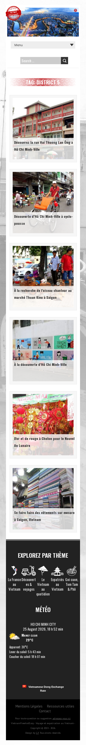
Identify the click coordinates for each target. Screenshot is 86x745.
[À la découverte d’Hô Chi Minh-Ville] (42, 321)
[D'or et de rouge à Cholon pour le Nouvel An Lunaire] (42, 395)
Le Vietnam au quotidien (43, 586)
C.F (37, 732)
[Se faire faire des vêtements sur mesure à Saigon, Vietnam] (42, 469)
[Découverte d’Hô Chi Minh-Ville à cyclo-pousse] (42, 172)
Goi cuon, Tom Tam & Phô (71, 584)
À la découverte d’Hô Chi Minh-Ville (40, 364)
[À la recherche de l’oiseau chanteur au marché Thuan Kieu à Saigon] (42, 246)
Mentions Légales (29, 706)
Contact (45, 711)
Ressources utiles (60, 706)
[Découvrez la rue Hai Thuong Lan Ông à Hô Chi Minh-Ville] (42, 98)
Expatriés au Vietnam (57, 584)
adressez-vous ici (61, 718)
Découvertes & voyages (29, 584)
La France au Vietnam (14, 584)
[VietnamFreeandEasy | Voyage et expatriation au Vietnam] (13, 8)
